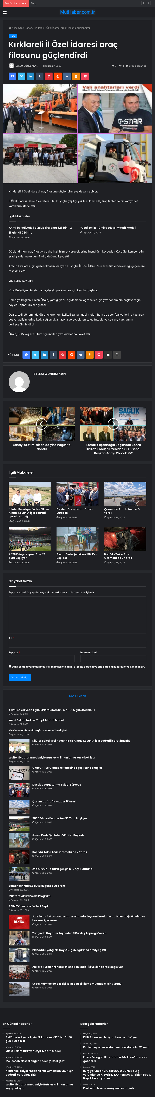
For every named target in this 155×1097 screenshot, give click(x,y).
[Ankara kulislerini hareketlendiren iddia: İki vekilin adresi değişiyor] (19, 972)
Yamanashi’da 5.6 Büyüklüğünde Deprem (37, 886)
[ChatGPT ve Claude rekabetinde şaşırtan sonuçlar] (19, 773)
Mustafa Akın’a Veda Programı (30, 896)
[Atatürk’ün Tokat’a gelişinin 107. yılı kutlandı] (19, 874)
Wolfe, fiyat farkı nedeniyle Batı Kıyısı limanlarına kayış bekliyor (52, 757)
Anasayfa (16, 27)
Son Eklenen (77, 696)
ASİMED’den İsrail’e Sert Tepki (29, 906)
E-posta (14, 652)
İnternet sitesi (88, 652)
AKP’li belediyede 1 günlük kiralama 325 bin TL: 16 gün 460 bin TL (52, 710)
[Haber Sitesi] (77, 12)
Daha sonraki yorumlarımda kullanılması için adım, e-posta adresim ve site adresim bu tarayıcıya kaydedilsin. (78, 666)
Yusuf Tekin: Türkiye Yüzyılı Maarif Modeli (108, 228)
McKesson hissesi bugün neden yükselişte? (57, 3)
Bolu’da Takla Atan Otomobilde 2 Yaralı (118, 556)
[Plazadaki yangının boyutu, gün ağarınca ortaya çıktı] (19, 955)
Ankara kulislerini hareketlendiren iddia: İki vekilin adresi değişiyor (77, 967)
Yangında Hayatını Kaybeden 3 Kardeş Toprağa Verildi (69, 933)
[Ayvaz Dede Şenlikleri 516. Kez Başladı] (78, 539)
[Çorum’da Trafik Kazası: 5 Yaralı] (125, 494)
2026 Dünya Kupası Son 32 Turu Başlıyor (27, 556)
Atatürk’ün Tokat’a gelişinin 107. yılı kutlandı (62, 869)
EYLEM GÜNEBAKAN (27, 65)
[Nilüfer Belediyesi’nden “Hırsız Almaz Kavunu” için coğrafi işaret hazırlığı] (30, 494)
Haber (28, 27)
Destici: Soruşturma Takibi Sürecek (75, 511)
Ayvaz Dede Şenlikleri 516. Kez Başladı (77, 556)
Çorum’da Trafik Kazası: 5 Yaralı (122, 511)
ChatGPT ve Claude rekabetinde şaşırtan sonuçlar (67, 768)
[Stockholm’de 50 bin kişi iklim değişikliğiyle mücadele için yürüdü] (19, 989)
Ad (11, 638)
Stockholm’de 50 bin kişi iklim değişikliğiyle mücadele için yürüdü (77, 984)
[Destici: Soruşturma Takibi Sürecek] (78, 494)
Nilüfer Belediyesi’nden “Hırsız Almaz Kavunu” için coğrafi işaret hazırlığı (29, 512)
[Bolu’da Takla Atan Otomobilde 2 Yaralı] (125, 539)
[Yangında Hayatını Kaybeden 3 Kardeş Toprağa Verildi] (19, 938)
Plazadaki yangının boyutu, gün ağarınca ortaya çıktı (69, 950)
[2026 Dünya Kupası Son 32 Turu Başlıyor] (30, 539)
